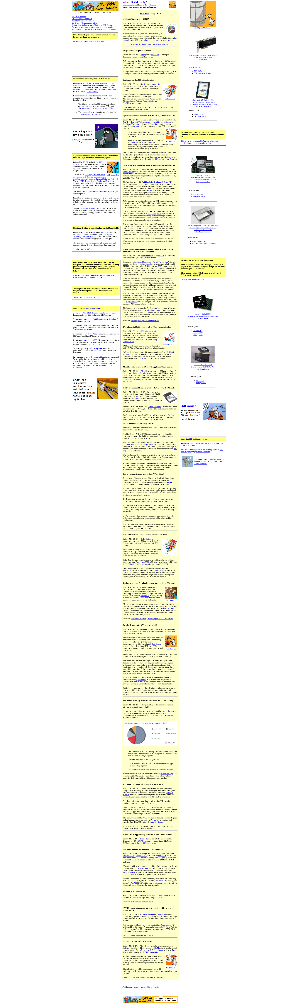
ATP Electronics (146, 914)
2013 (154, 214)
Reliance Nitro (143, 868)
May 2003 (88, 357)
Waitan (155, 807)
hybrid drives (171, 649)
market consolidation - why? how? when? (88, 41)
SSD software (171, 601)
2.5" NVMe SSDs (140, 564)
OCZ (143, 392)
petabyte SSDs (136, 619)
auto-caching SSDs (199, 241)
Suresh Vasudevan (160, 262)
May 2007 (87, 340)
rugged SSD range (156, 822)
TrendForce (144, 895)
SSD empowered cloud (202, 73)
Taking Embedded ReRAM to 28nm (149, 950)
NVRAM (159, 881)
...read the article (171, 159)
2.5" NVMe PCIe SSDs (139, 379)
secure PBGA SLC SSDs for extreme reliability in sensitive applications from (203, 316)
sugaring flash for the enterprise (192, 279)
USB (166, 881)
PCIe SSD (143, 358)
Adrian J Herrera (167, 608)
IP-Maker (145, 331)
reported (161, 256)
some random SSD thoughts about (88, 277)
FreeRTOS (162, 856)
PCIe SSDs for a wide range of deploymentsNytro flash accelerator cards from (203, 57)
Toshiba (144, 629)
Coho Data (145, 539)
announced (104, 232)
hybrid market (147, 264)
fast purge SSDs (200, 116)
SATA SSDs (164, 564)
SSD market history (79, 17)
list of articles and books (90, 208)
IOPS (129, 417)
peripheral (156, 61)
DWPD (160, 419)
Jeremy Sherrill (129, 872)
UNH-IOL (143, 337)
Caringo (144, 587)
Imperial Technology (102, 357)
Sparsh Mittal (101, 179)
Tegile (143, 84)
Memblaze (145, 371)
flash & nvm (170, 142)
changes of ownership (151, 445)
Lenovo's (126, 841)
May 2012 (87, 319)
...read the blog (92, 92)
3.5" (165, 631)
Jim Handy (87, 85)
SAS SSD (86, 321)
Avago (143, 55)
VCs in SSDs (86, 249)
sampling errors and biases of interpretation (156, 40)
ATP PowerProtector (169, 927)
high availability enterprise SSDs (204, 243)
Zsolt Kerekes (78, 275)
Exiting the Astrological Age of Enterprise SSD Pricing (92, 25)
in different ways (167, 774)
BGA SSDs (197, 331)
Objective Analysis (106, 85)
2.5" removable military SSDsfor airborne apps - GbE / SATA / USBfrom (203, 367)
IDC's (160, 266)
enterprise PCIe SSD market (136, 373)
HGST (95, 319)
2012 (158, 107)
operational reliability (202, 452)
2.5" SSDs (200, 381)
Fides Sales (146, 333)
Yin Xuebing (132, 375)
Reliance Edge (128, 856)
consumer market (134, 678)
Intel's (125, 564)
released (155, 854)
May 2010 (87, 325)
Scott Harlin (169, 482)
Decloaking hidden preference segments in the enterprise (92, 27)
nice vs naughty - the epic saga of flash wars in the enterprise (94, 29)
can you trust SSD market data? (89, 114)
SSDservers (127, 570)
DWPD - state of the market (82, 19)
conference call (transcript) (141, 262)
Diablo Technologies (148, 839)
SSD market (159, 159)
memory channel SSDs (138, 843)
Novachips (155, 820)
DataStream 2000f (142, 562)
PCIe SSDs (198, 71)
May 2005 (88, 349)
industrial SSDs (199, 196)
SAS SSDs (136, 459)
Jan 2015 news (146, 142)
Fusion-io (150, 190)
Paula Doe (153, 124)
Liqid (93, 232)
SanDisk (126, 103)
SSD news (144, 13)
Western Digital (148, 101)
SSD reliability (202, 462)
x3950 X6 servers (143, 841)
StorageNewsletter (137, 27)
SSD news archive (153, 987)
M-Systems (98, 349)
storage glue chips (170, 344)
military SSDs (135, 142)
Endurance (139, 419)
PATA (133, 883)
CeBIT (170, 379)
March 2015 (127, 382)
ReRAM (126, 948)
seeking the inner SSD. (203, 28)
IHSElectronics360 (150, 952)
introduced (162, 914)
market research (147, 902)
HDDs (146, 646)
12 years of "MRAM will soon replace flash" (147, 977)
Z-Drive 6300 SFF (154, 407)
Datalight (143, 854)
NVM (156, 948)
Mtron (95, 334)
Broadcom (127, 57)
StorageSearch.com (98, 275)
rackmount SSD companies (83, 90)
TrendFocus (135, 30)
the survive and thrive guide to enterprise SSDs (96, 108)
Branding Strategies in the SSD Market (145, 321)
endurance (209, 459)
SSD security (198, 333)
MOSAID (97, 340)
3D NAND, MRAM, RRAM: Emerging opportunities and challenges (149, 121)
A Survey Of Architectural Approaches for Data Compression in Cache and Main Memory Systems (89, 177)
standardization (128, 445)
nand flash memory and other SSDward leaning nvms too (152, 44)
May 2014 (87, 313)
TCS (145, 818)
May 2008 (87, 334)
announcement (128, 172)
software (132, 665)
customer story (142, 807)
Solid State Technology (131, 124)
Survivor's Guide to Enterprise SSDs (86, 297)
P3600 (130, 564)
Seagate (95, 313)
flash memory (138, 126)
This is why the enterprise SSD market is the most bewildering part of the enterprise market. (199, 142)
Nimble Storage (147, 256)
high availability (151, 669)
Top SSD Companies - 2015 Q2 (83, 21)
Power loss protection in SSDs (142, 935)
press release (168, 375)
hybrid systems (159, 570)
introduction (145, 596)
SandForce (97, 325)
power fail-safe (141, 856)
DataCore (137, 713)
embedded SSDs (131, 860)
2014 (149, 214)
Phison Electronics (89, 237)
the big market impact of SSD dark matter (157, 619)
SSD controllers (113, 175)
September (138, 398)
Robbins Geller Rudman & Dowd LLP (157, 182)
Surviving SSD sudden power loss (84, 23)
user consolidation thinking (150, 310)
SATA (125, 883)
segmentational (131, 302)
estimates (153, 895)
